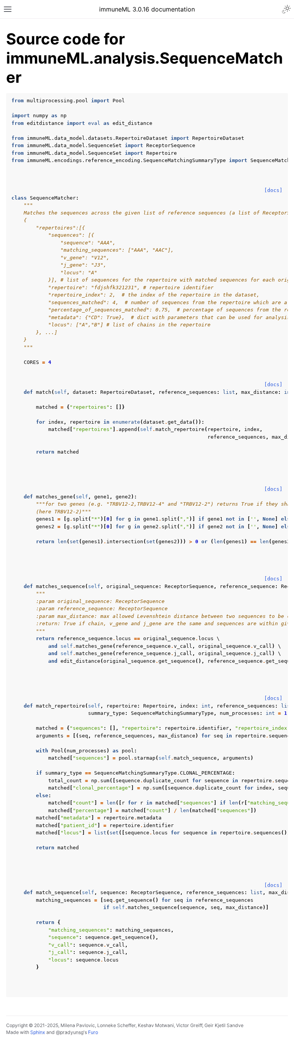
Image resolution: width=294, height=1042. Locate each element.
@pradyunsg (69, 1032)
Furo (93, 1032)
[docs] (273, 190)
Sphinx (37, 1032)
